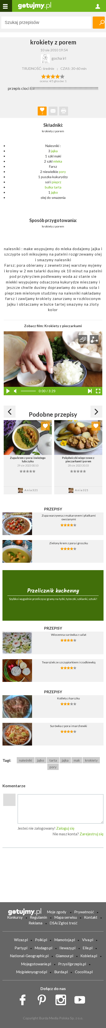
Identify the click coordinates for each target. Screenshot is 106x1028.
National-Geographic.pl (29, 955)
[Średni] (48, 76)
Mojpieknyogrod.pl (31, 972)
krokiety (91, 760)
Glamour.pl (64, 955)
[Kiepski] (43, 76)
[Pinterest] (43, 998)
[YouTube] (81, 998)
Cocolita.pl (84, 972)
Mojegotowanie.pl (36, 964)
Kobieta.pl (88, 955)
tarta (57, 187)
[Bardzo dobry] (57, 76)
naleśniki (25, 760)
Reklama (35, 923)
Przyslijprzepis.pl (72, 964)
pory (62, 171)
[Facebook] (24, 998)
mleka (57, 161)
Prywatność (84, 912)
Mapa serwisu (65, 917)
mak (77, 760)
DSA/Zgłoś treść (63, 923)
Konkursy (15, 917)
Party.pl (21, 948)
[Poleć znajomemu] (53, 111)
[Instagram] (62, 998)
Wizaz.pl (21, 939)
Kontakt (90, 917)
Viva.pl (87, 939)
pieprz (56, 182)
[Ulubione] (45, 426)
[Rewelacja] (62, 76)
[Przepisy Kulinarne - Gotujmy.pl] (34, 5)
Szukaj (99, 23)
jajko (54, 192)
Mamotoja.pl (64, 939)
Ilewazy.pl (67, 948)
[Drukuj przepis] (63, 111)
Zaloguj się (65, 828)
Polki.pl (41, 939)
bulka (49, 187)
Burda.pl (61, 972)
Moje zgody (56, 912)
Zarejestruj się (92, 834)
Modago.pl (43, 948)
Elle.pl (87, 948)
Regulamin (38, 917)
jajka (54, 151)
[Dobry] (53, 76)
